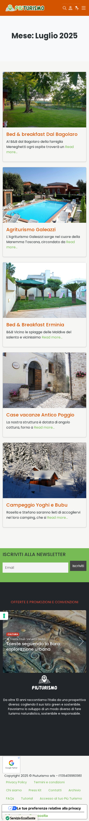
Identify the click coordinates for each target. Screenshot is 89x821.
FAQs (10, 798)
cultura (13, 634)
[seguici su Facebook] (16, 727)
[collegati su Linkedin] (9, 727)
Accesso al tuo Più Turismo (61, 798)
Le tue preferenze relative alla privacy (49, 808)
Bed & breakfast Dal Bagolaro (42, 134)
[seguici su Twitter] (23, 727)
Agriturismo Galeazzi (31, 229)
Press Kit (35, 790)
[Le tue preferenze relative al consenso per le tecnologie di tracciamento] (4, 616)
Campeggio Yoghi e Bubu (37, 505)
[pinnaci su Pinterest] (44, 727)
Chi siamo (14, 790)
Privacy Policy (16, 782)
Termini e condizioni (49, 782)
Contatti (55, 790)
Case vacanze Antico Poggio (40, 414)
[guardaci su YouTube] (30, 727)
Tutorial (27, 798)
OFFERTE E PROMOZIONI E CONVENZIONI (44, 602)
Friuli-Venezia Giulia (32, 639)
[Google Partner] (11, 764)
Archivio (74, 790)
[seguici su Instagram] (37, 727)
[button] (29, 669)
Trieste (14, 639)
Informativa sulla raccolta (26, 815)
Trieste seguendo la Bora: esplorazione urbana (33, 646)
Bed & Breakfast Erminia (35, 324)
